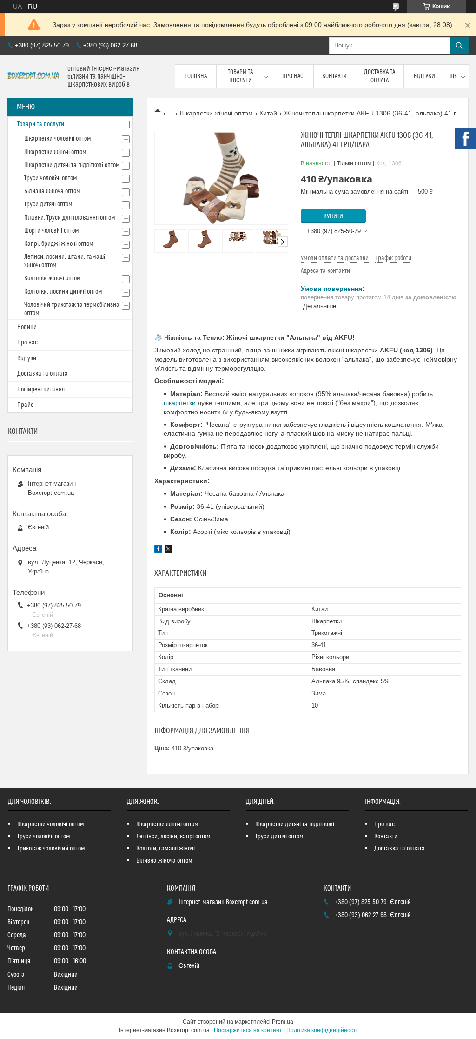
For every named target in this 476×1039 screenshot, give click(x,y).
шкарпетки (180, 402)
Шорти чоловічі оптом (51, 231)
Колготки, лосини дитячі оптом (63, 292)
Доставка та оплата (379, 76)
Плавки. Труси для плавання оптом (69, 218)
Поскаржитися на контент (248, 1030)
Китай (268, 113)
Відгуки (424, 76)
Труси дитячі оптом (48, 204)
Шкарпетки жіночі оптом (216, 113)
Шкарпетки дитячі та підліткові (294, 824)
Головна (196, 76)
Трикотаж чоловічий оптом (51, 848)
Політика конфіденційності (321, 1030)
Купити (333, 216)
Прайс (25, 405)
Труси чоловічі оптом (50, 178)
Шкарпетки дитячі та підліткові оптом (72, 165)
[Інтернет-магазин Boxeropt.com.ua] (33, 76)
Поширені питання (41, 389)
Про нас (293, 76)
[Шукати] (459, 45)
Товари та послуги (240, 76)
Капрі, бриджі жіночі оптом (58, 244)
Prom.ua (282, 1022)
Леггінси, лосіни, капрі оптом (173, 836)
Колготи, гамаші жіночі (165, 848)
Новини (27, 327)
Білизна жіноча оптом (52, 191)
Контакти (334, 76)
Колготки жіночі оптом (52, 278)
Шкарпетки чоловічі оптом (57, 138)
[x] (168, 550)
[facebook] (158, 550)
